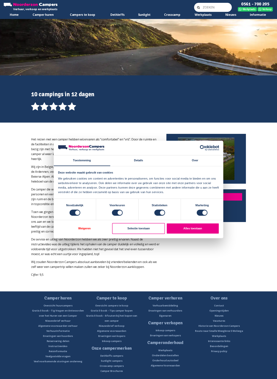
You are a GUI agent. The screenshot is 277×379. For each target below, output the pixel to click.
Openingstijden (219, 310)
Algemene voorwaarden (111, 331)
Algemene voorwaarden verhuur (58, 325)
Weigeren (84, 228)
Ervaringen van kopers (111, 336)
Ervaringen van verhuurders (165, 310)
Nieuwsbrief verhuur (57, 320)
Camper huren (43, 15)
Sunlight (144, 15)
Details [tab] (138, 160)
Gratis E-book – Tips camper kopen (112, 310)
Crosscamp (172, 15)
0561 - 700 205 (255, 4)
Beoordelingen (219, 346)
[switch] (117, 213)
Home (14, 15)
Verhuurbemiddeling (165, 305)
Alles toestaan (192, 228)
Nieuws (230, 15)
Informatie (258, 15)
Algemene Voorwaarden (165, 365)
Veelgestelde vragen (57, 356)
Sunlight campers (111, 360)
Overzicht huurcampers (58, 305)
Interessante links (219, 341)
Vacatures (219, 320)
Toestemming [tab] (82, 160)
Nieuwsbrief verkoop (111, 325)
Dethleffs (117, 15)
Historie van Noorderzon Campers (219, 325)
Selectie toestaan (138, 228)
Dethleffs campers (111, 355)
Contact (219, 305)
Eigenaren (165, 315)
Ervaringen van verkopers (165, 335)
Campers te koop (82, 15)
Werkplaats (249, 9)
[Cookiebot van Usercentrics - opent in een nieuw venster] (202, 148)
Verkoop (267, 9)
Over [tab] (195, 160)
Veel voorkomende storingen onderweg (58, 361)
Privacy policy (219, 351)
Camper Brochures (111, 371)
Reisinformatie (58, 351)
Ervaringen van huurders (58, 336)
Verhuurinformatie (58, 331)
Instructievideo (57, 346)
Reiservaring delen (58, 341)
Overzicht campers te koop (111, 305)
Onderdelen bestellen (165, 355)
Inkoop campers (112, 341)
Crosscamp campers (112, 366)
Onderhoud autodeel (165, 360)
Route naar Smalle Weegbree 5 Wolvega (219, 331)
